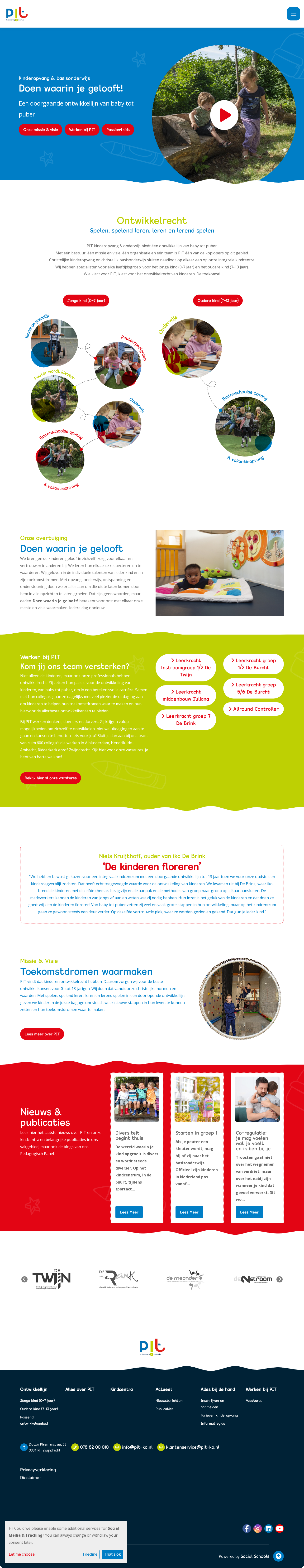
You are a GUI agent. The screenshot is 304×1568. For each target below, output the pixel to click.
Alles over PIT (79, 1389)
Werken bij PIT (82, 129)
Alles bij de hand (218, 1389)
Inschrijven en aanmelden (212, 1403)
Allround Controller (255, 709)
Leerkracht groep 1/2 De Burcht (255, 664)
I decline (90, 1554)
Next (279, 1279)
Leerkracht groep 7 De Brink (187, 719)
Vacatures (254, 1400)
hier (102, 749)
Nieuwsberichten (169, 1400)
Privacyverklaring (38, 1469)
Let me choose (22, 1554)
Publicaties (164, 1409)
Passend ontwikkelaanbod (34, 1420)
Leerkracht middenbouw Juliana (186, 695)
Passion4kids (118, 129)
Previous (24, 1279)
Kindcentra (121, 1389)
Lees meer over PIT (42, 1033)
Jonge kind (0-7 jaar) (86, 300)
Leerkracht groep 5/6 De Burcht (255, 688)
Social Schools (255, 1556)
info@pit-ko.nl (137, 1447)
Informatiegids (213, 1423)
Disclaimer (30, 1477)
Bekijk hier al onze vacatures (51, 777)
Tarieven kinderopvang (219, 1415)
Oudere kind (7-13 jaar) (218, 300)
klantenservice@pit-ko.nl (192, 1447)
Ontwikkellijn (34, 1389)
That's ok (112, 1554)
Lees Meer (129, 1211)
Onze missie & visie (40, 129)
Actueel (164, 1389)
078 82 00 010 (94, 1447)
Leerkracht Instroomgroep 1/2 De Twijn (186, 667)
